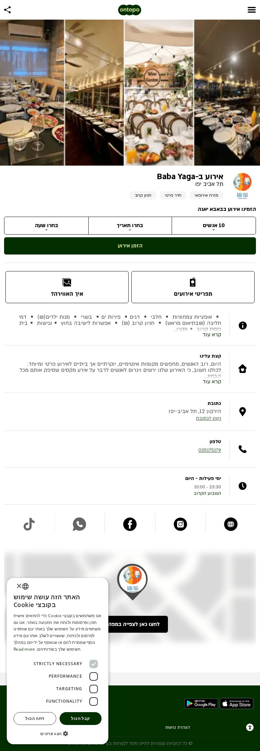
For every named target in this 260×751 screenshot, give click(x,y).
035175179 (209, 450)
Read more (24, 649)
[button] (58, 733)
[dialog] (57, 661)
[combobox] (25, 586)
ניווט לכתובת (208, 418)
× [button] (19, 586)
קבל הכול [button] (80, 718)
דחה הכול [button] (34, 718)
